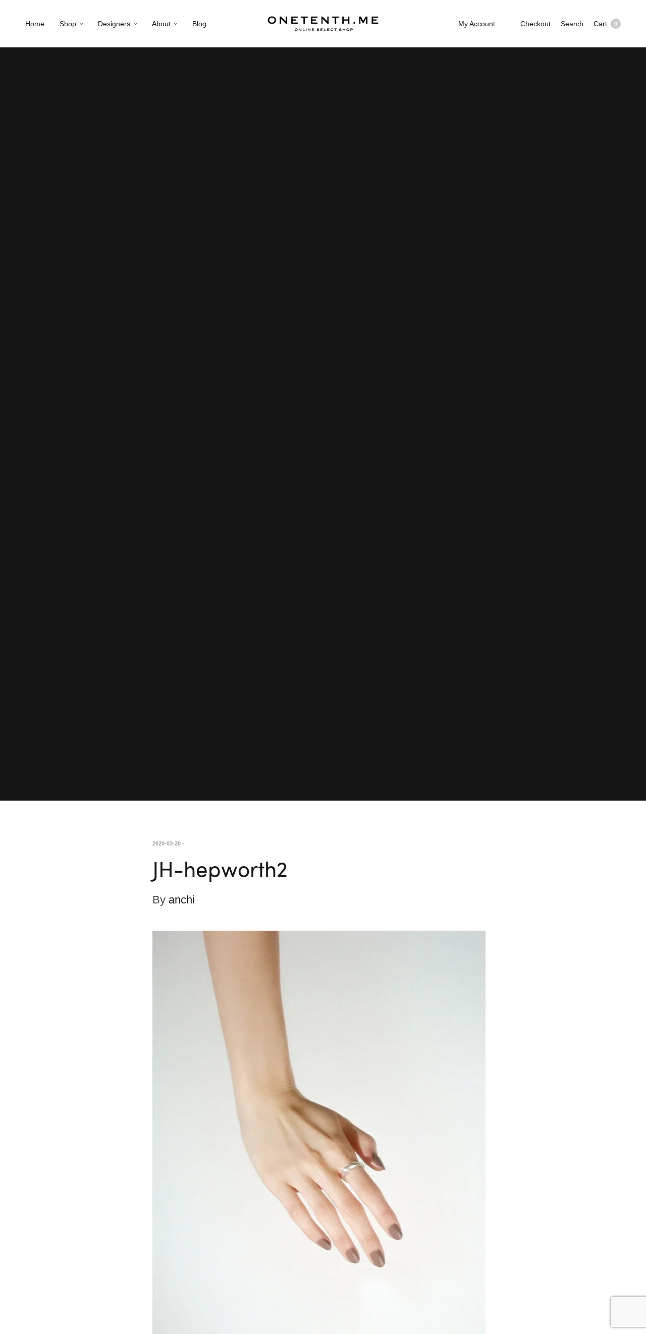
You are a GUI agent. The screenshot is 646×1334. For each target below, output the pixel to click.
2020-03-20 (166, 843)
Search (572, 24)
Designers (114, 24)
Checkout (535, 24)
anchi (182, 899)
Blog (199, 24)
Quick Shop (633, 667)
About (161, 24)
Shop (68, 24)
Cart (605, 24)
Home (34, 24)
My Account (476, 24)
